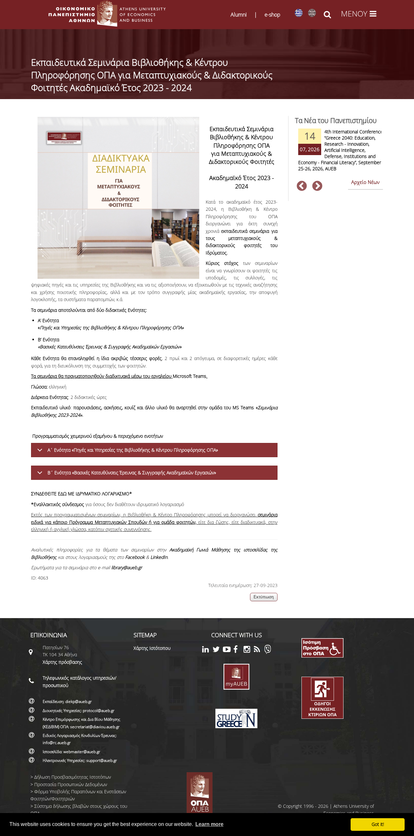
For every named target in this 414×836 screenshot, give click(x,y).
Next (317, 186)
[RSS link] (259, 650)
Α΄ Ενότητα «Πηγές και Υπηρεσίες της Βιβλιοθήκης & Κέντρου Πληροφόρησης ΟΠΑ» (133, 450)
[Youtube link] (228, 650)
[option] (339, 154)
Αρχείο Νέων (365, 182)
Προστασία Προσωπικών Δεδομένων (70, 784)
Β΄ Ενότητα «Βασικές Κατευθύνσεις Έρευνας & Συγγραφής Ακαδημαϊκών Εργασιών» (132, 472)
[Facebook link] (238, 650)
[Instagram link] (249, 650)
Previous (302, 186)
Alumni (239, 14)
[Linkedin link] (207, 650)
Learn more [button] (209, 824)
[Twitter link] (217, 650)
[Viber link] (267, 652)
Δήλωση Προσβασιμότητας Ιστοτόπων (72, 777)
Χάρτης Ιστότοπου (152, 648)
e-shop (272, 14)
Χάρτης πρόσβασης (62, 662)
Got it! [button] (378, 824)
